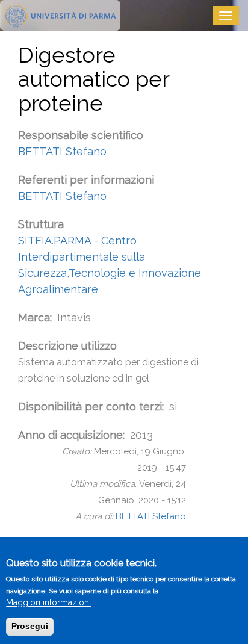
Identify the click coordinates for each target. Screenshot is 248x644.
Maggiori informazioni (48, 602)
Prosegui (29, 626)
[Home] (60, 15)
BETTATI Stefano (62, 151)
